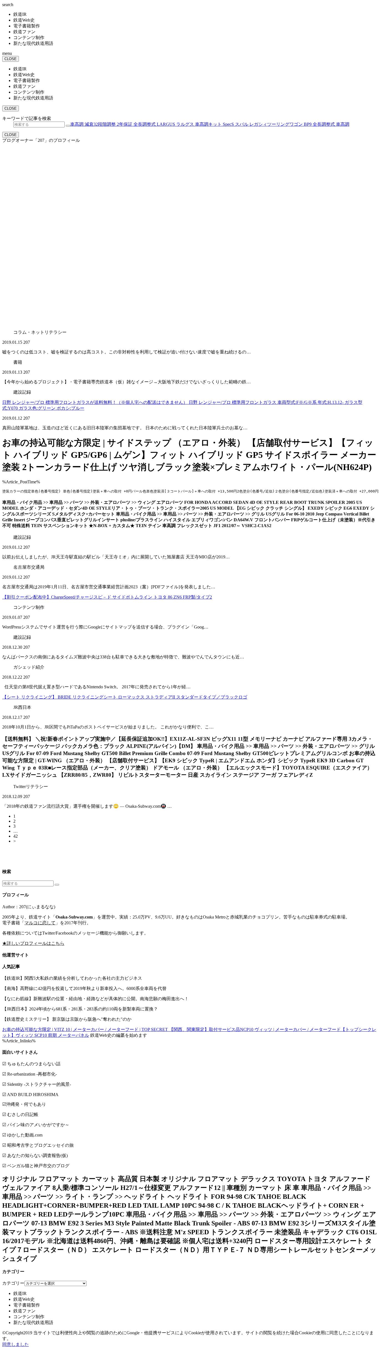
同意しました (15, 1344)
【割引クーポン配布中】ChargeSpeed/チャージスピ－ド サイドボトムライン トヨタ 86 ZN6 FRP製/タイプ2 (107, 597)
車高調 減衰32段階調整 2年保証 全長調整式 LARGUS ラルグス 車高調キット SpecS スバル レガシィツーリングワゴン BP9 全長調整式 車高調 (209, 124)
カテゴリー (13, 1283)
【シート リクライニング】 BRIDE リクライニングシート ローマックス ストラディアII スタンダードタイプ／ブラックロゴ (124, 697)
